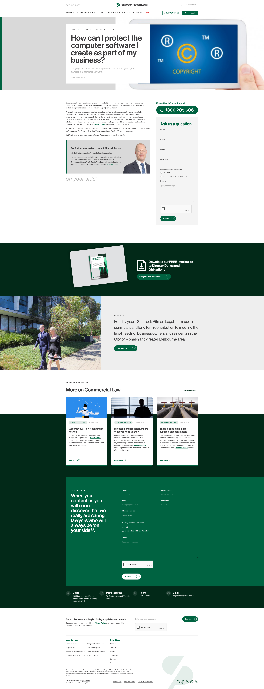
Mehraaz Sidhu (182, 448)
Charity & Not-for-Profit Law (75, 655)
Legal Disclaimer (129, 682)
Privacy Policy (117, 682)
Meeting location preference (171, 169)
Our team (113, 648)
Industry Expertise (93, 655)
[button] (70, 12)
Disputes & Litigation (93, 648)
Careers (113, 659)
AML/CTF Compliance (145, 682)
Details (163, 181)
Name (162, 130)
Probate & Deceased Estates (75, 651)
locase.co (86, 681)
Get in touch (190, 13)
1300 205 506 (99, 124)
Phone (162, 149)
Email (162, 140)
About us (113, 644)
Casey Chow (95, 438)
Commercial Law (71, 644)
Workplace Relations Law (95, 644)
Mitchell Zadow (140, 445)
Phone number (166, 490)
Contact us (114, 663)
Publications (114, 655)
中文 (147, 13)
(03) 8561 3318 (112, 165)
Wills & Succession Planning (96, 651)
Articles (112, 651)
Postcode (164, 159)
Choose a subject (129, 511)
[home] (132, 5)
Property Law (70, 648)
